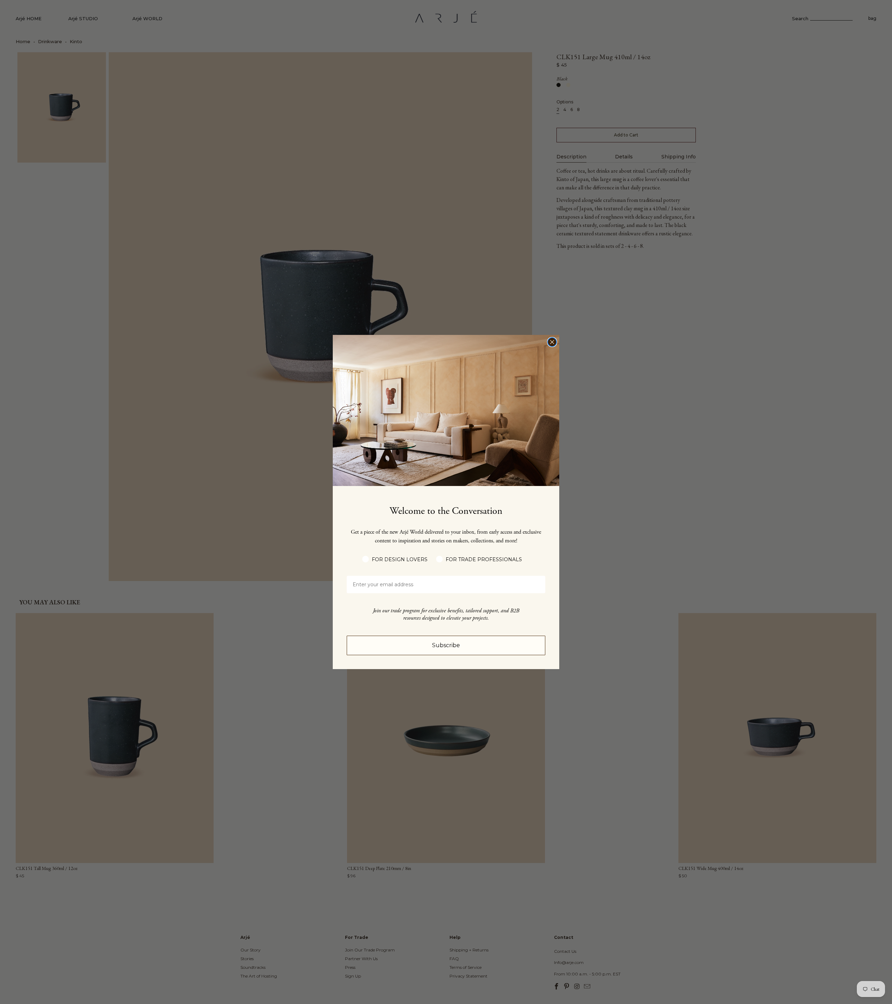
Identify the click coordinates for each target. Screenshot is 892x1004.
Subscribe (446, 645)
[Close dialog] (552, 342)
